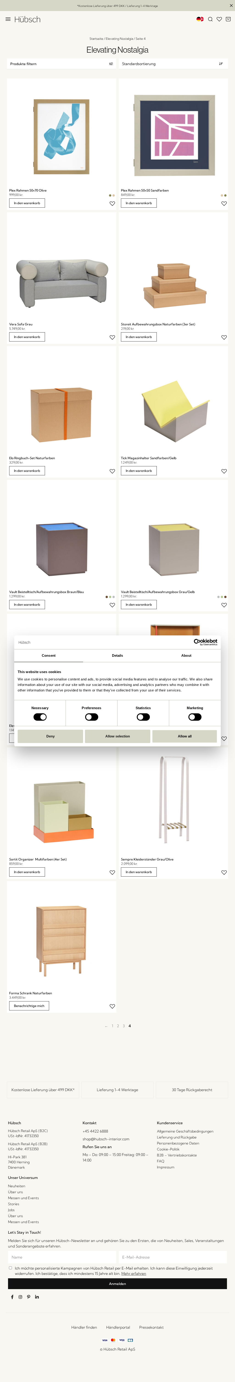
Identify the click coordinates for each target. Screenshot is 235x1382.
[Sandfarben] (113, 195)
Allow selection (117, 736)
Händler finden (84, 1327)
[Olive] (110, 195)
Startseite (96, 38)
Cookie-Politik (168, 1149)
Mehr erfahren (133, 1273)
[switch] (91, 717)
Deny (50, 736)
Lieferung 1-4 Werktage (117, 1089)
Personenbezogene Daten (178, 1143)
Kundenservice (170, 1123)
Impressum (165, 1167)
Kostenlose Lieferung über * (43, 1089)
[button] (61, 63)
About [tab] (186, 655)
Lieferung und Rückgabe (177, 1137)
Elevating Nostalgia (119, 38)
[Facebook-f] (12, 1297)
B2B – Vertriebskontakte (177, 1155)
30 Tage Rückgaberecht (192, 1089)
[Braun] (107, 597)
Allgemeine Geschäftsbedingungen (185, 1131)
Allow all (185, 736)
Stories (13, 1204)
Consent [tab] (49, 655)
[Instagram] (20, 1297)
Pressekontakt (151, 1327)
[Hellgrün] (110, 597)
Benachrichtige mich (29, 1006)
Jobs (11, 1210)
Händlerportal (118, 1327)
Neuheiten (16, 1186)
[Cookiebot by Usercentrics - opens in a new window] (197, 642)
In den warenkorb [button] (27, 203)
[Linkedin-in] (37, 1297)
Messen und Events (23, 1198)
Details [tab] (117, 655)
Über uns (15, 1192)
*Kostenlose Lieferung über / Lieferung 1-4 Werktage (117, 6)
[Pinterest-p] (29, 1297)
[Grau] (113, 597)
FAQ (160, 1161)
